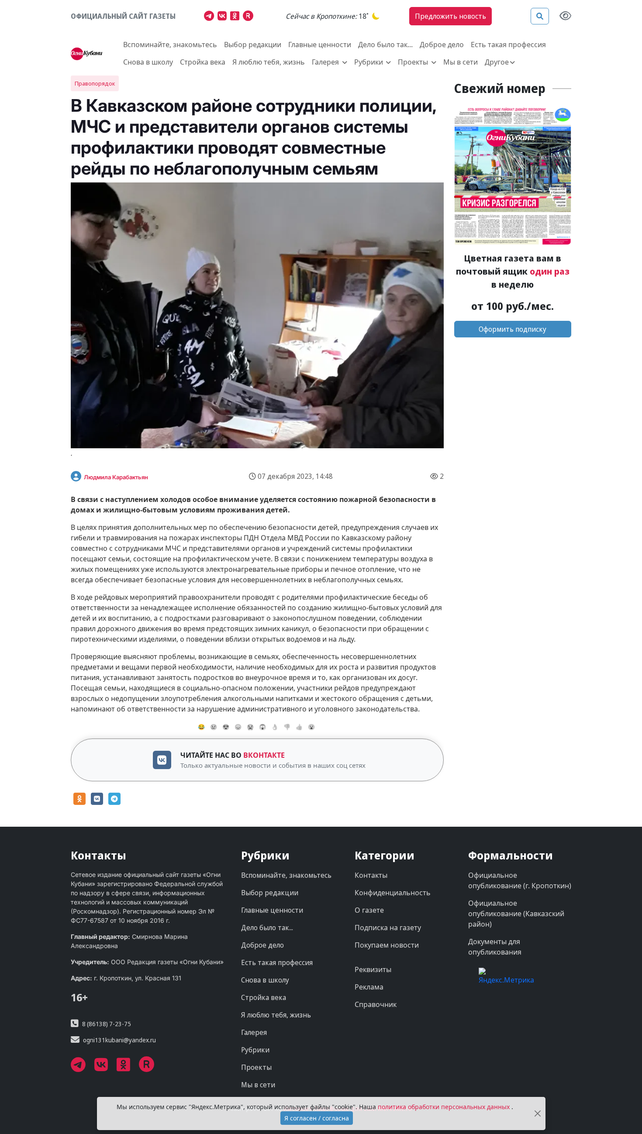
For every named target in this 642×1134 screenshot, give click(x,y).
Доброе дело (442, 44)
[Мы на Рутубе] (250, 17)
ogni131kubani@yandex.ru (119, 1040)
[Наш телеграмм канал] (210, 17)
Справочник (376, 1004)
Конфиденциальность (393, 892)
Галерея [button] (326, 62)
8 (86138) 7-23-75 (106, 1024)
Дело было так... (385, 44)
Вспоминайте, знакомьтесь (170, 44)
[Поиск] (540, 16)
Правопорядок (95, 83)
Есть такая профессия (508, 44)
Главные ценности (319, 44)
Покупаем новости (387, 945)
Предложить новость (450, 16)
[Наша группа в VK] (223, 17)
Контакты (371, 875)
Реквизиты (373, 969)
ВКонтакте (264, 755)
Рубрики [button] (369, 62)
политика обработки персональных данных (444, 1107)
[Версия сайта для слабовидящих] (565, 16)
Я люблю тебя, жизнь (268, 62)
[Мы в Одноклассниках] (236, 17)
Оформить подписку (512, 329)
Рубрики (255, 1050)
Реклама (369, 987)
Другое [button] (497, 62)
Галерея (254, 1032)
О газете (369, 910)
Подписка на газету (388, 927)
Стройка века (202, 62)
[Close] (537, 1113)
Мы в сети (460, 62)
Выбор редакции (252, 44)
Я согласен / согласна (316, 1118)
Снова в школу (148, 62)
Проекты (256, 1067)
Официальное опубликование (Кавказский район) (516, 913)
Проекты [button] (414, 62)
